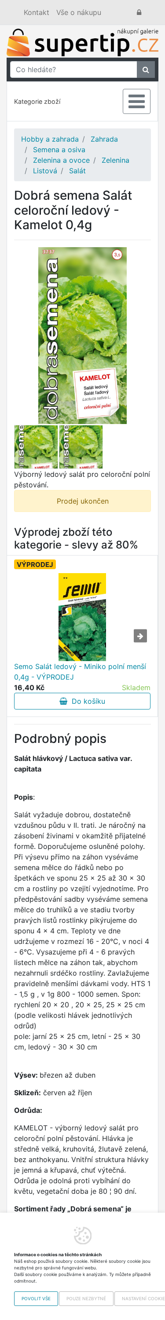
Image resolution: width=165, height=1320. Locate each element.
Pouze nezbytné (86, 1298)
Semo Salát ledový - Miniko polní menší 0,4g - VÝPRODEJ (80, 671)
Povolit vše (36, 1298)
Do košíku (86, 701)
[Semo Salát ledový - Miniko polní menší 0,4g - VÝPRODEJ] (82, 617)
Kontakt (36, 12)
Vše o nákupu (78, 12)
